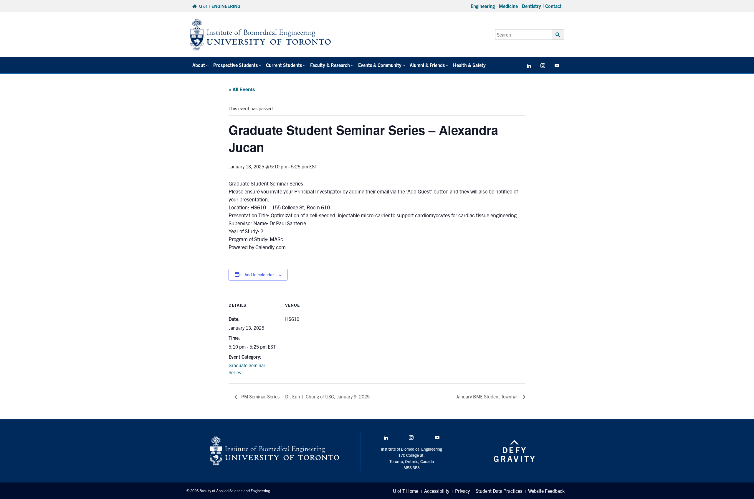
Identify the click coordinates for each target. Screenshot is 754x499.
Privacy (462, 491)
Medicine (508, 6)
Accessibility (436, 491)
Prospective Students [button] (235, 65)
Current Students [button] (284, 65)
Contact (553, 6)
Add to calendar (259, 274)
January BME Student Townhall (488, 396)
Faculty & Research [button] (330, 65)
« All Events (242, 89)
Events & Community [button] (379, 65)
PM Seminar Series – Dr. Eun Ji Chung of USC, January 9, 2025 (305, 396)
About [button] (198, 65)
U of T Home (405, 491)
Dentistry (531, 6)
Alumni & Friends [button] (427, 65)
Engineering (483, 6)
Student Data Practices (499, 491)
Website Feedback (546, 491)
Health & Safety (469, 65)
